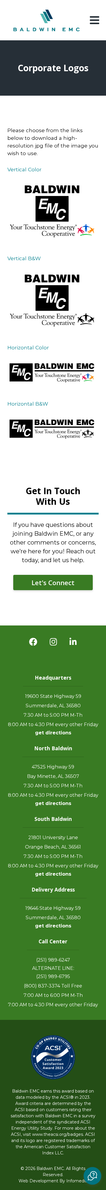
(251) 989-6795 (53, 976)
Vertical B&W (24, 258)
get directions (53, 733)
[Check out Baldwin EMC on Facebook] (33, 642)
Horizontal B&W (27, 404)
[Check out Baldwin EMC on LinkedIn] (73, 642)
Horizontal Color (28, 347)
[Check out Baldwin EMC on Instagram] (53, 642)
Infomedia (76, 1181)
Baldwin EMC (47, 20)
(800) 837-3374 (42, 986)
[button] (92, 1176)
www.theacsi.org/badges (57, 1134)
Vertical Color (24, 169)
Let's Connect (53, 582)
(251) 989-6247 (53, 960)
